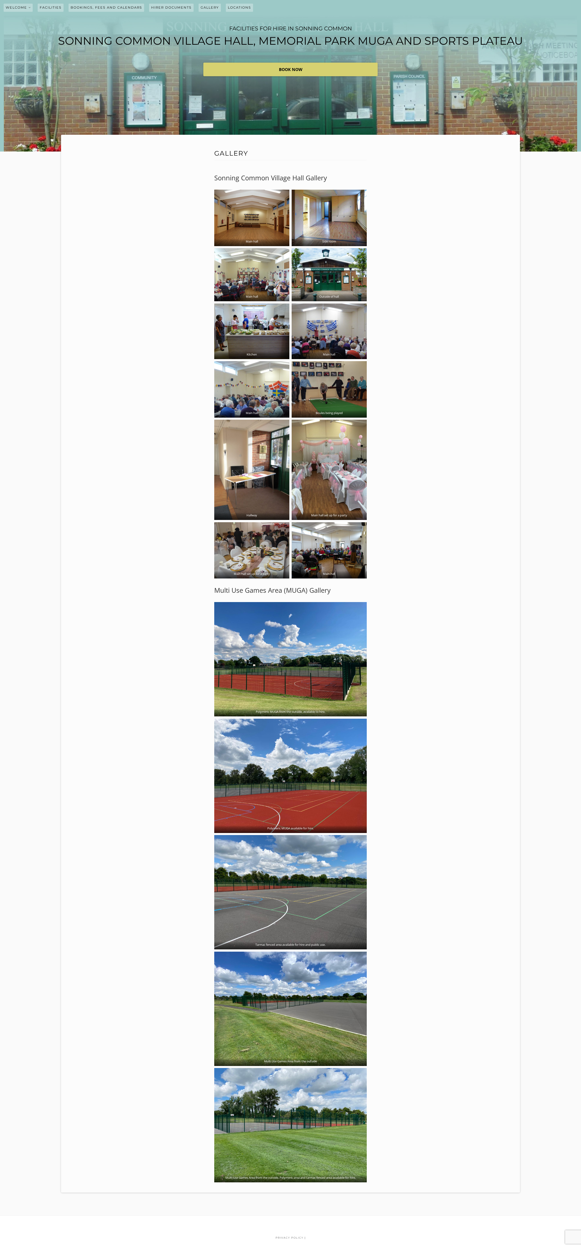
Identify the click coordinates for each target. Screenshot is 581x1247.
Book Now (290, 69)
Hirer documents (171, 7)
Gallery (210, 7)
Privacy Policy (289, 1237)
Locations (239, 7)
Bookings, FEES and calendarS (106, 7)
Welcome (16, 7)
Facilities (51, 7)
